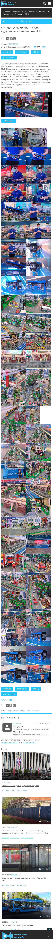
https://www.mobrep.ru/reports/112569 (23, 710)
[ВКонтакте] (7, 38)
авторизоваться (29, 742)
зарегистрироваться (9, 742)
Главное (6, 11)
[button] (26, 104)
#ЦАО (12, 790)
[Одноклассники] (11, 38)
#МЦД (36, 52)
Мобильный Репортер (8, 3)
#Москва (7, 52)
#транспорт (22, 52)
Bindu (8, 783)
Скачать (8, 120)
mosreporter (13, 44)
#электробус (9, 57)
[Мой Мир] (14, 38)
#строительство (27, 838)
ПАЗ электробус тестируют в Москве (17, 925)
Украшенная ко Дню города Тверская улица (20, 786)
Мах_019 (14, 827)
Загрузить (26, 21)
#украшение (22, 790)
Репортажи (18, 11)
